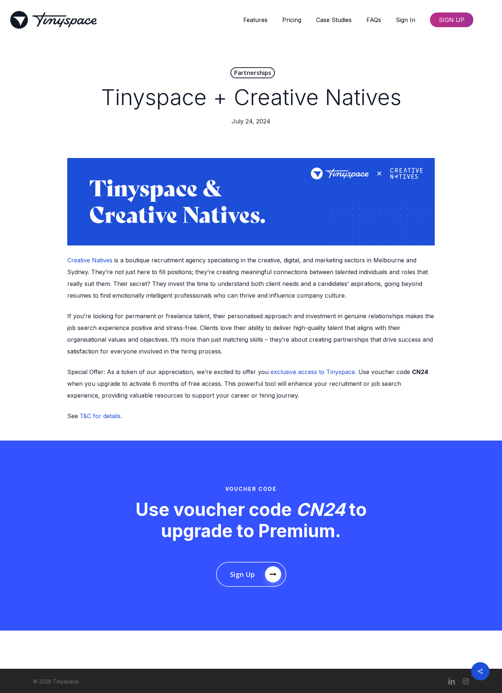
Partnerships (252, 73)
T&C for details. (101, 416)
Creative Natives (89, 260)
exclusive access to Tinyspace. (313, 372)
